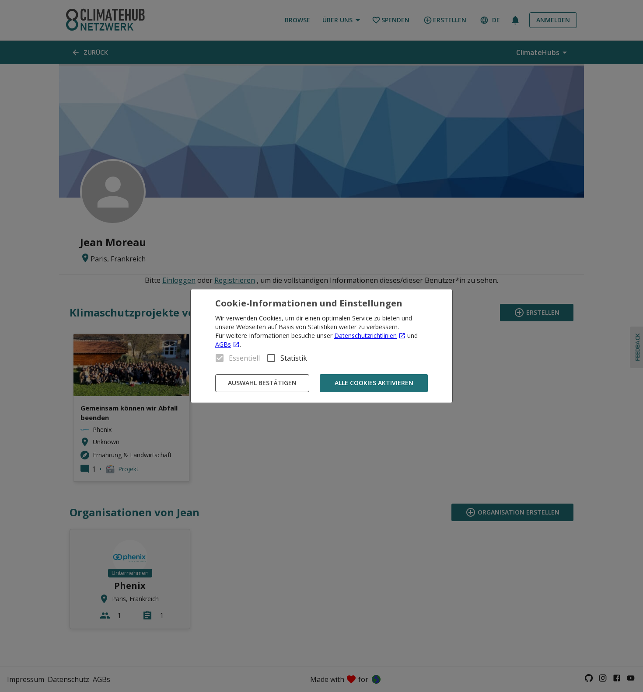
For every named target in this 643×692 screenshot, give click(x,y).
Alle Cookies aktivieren (374, 383)
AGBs (223, 344)
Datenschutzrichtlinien (365, 335)
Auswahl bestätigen (262, 383)
